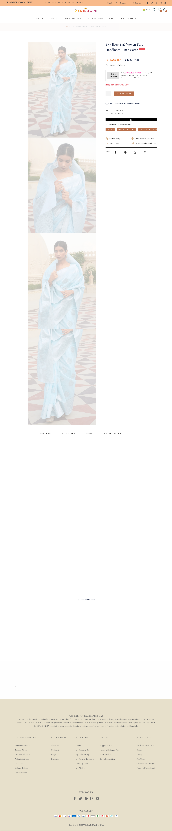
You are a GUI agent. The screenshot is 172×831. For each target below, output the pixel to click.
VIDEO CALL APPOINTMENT (126, 129)
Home (68, 26)
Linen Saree (19, 764)
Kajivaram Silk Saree (23, 755)
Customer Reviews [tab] (113, 433)
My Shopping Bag (83, 750)
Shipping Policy (106, 746)
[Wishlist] (159, 9)
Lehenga (140, 755)
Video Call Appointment (146, 768)
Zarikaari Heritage (21, 768)
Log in (78, 746)
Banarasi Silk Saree (22, 750)
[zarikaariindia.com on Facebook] (147, 3)
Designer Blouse (21, 773)
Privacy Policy (105, 755)
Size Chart (141, 759)
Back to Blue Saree (88, 600)
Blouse (139, 750)
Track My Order (82, 764)
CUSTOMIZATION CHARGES (148, 129)
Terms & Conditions (107, 759)
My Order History (82, 755)
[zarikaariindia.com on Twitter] (152, 3)
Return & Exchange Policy (110, 750)
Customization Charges (146, 764)
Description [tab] (46, 433)
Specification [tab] (69, 433)
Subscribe (137, 3)
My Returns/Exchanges (85, 759)
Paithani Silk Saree (22, 759)
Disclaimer (55, 759)
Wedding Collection (22, 746)
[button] (147, 93)
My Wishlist (80, 768)
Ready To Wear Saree (145, 746)
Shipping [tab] (89, 433)
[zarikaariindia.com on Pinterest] (156, 3)
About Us (55, 746)
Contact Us (55, 750)
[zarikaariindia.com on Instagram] (161, 3)
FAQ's (53, 755)
